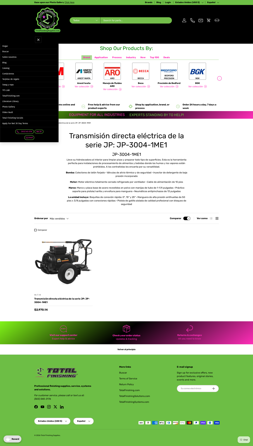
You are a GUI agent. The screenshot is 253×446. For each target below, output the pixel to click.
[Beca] (141, 71)
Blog (158, 2)
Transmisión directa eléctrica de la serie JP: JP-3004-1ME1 (66, 123)
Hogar (5, 46)
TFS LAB (6, 90)
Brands (148, 2)
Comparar (175, 218)
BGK (197, 83)
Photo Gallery (8, 107)
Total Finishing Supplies (50, 435)
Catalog (5, 68)
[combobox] (121, 20)
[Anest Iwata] (84, 71)
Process (117, 57)
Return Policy (126, 384)
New (143, 57)
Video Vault (7, 112)
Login (168, 2)
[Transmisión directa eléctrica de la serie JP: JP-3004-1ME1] (63, 262)
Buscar (5, 51)
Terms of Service (128, 378)
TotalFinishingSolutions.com (134, 396)
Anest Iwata (83, 83)
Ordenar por (41, 218)
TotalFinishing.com (11, 96)
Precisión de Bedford (169, 83)
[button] (209, 20)
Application (101, 57)
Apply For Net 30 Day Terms (15, 123)
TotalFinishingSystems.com (134, 402)
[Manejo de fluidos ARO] (112, 71)
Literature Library (10, 101)
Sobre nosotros (9, 57)
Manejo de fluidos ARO (112, 84)
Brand (86, 57)
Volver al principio (126, 349)
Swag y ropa (8, 84)
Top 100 (154, 57)
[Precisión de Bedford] (169, 71)
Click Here (69, 2)
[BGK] (197, 71)
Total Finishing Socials (12, 118)
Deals (166, 57)
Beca (140, 83)
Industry (131, 57)
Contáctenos (8, 74)
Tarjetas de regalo (10, 79)
